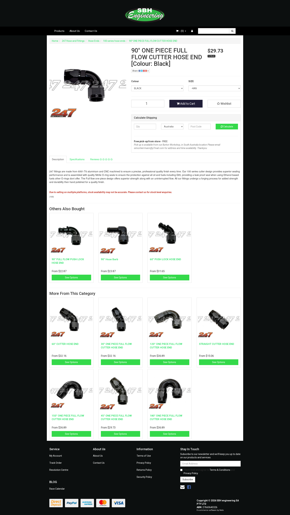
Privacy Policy (144, 462)
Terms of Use (144, 455)
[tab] (58, 159)
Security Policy (144, 477)
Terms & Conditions (220, 470)
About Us (74, 30)
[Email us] (182, 487)
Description (58, 159)
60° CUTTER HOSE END (65, 344)
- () (181, 30)
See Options (71, 277)
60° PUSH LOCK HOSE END (165, 259)
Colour (135, 81)
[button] (224, 104)
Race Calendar (57, 488)
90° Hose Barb (109, 259)
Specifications (77, 159)
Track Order (55, 462)
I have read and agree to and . (209, 472)
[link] (189, 487)
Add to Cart (187, 103)
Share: (135, 71)
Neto (222, 510)
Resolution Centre (58, 470)
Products (59, 30)
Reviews (95, 159)
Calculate (228, 126)
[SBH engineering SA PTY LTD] (145, 13)
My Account (55, 455)
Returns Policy (144, 470)
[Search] (232, 31)
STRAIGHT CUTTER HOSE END (216, 344)
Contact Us (91, 30)
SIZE (191, 81)
